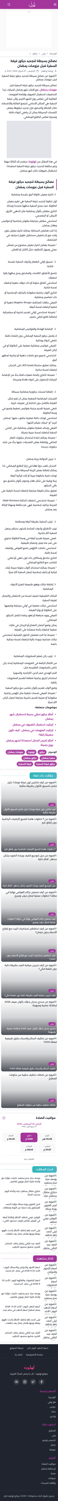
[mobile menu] (55, 4)
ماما (53, 1411)
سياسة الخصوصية (34, 1354)
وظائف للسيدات (48, 1483)
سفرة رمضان (48, 758)
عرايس (53, 1406)
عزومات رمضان (48, 89)
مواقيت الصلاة (48, 1464)
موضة (52, 1449)
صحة (53, 1473)
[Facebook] (41, 1382)
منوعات (52, 1478)
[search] (9, 4)
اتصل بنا (18, 1354)
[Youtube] (16, 1382)
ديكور (42, 752)
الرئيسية (52, 1397)
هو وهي (52, 1402)
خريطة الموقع (16, 1348)
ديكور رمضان (30, 758)
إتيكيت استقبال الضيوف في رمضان (32, 724)
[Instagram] (25, 1382)
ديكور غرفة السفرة (45, 764)
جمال (53, 1445)
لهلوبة (32, 161)
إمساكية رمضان (48, 1468)
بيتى (54, 1435)
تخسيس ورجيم (49, 1440)
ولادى (53, 1416)
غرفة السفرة (24, 764)
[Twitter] (33, 1382)
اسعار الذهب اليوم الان (37, 1348)
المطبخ (52, 1430)
